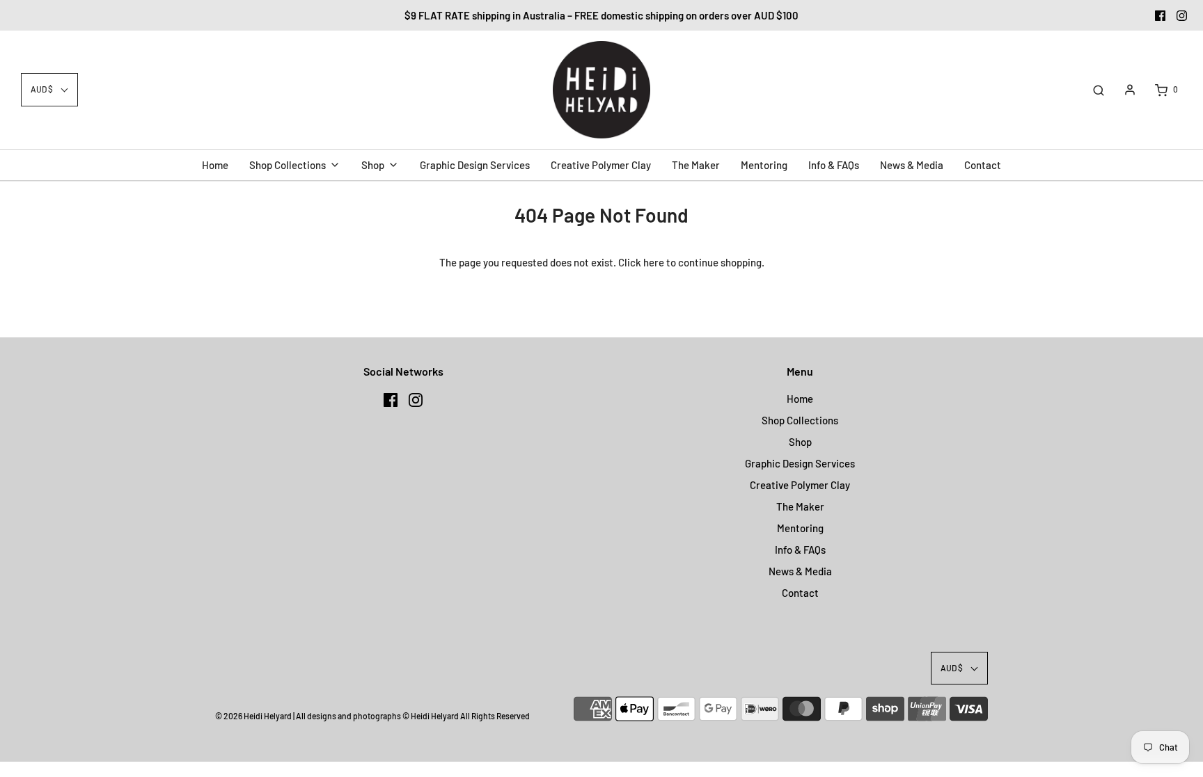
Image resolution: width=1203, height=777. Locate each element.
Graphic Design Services (800, 463)
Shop (800, 441)
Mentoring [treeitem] (764, 165)
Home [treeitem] (215, 165)
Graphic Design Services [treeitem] (475, 165)
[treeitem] (294, 165)
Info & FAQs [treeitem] (833, 165)
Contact (800, 592)
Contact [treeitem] (982, 165)
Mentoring (800, 528)
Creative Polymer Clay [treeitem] (601, 165)
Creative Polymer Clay (800, 485)
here (653, 262)
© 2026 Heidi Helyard (253, 716)
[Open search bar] (1098, 89)
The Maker (800, 506)
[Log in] (1130, 89)
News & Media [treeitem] (911, 165)
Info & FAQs (800, 549)
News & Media (800, 571)
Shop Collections (800, 420)
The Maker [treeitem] (696, 165)
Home (800, 398)
